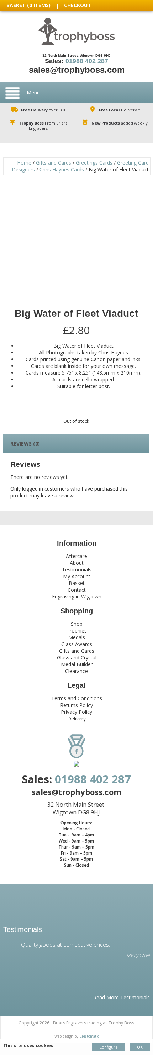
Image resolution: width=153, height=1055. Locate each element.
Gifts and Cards (53, 162)
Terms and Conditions (76, 698)
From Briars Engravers (43, 125)
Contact (77, 589)
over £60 (43, 109)
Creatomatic (89, 1036)
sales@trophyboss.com (77, 69)
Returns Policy (76, 705)
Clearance (76, 671)
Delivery (76, 718)
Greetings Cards (94, 162)
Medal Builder (77, 664)
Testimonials (76, 569)
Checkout (77, 5)
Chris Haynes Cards (61, 169)
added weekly (119, 123)
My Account (76, 576)
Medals (76, 637)
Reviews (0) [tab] (25, 443)
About (77, 562)
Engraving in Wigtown (76, 596)
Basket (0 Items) (28, 5)
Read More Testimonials (121, 997)
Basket (77, 583)
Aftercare (76, 556)
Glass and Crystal (76, 657)
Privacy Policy (76, 711)
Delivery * (119, 109)
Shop (77, 623)
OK (140, 1047)
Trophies (77, 630)
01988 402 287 (86, 61)
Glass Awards (76, 644)
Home (24, 162)
